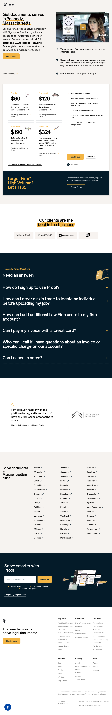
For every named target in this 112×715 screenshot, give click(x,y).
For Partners (97, 649)
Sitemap (106, 701)
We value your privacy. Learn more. (90, 705)
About (77, 663)
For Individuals (98, 633)
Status (60, 674)
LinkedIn (96, 670)
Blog (59, 663)
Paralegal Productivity (66, 633)
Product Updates (64, 642)
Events (60, 670)
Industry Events (63, 646)
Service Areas (80, 634)
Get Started (11, 56)
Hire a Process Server (83, 623)
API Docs (61, 677)
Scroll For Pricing (9, 74)
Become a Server (81, 637)
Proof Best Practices (65, 623)
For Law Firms (98, 623)
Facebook (96, 663)
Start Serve (75, 157)
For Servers (97, 646)
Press (60, 649)
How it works (11, 641)
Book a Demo (76, 187)
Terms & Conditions (85, 701)
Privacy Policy (97, 701)
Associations (80, 680)
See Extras (90, 156)
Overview (78, 627)
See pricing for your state (15, 594)
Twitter (95, 667)
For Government (99, 636)
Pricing (77, 630)
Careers (78, 673)
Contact (78, 676)
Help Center (62, 681)
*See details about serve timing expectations (25, 165)
